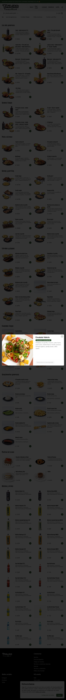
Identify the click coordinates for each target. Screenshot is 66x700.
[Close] (62, 336)
